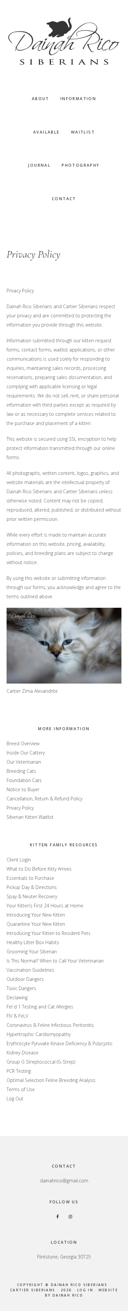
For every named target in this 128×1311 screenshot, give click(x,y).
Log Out (15, 1098)
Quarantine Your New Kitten (36, 924)
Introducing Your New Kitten (36, 915)
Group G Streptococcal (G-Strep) (41, 1062)
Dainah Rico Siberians (64, 41)
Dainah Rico (68, 1295)
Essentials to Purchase (30, 878)
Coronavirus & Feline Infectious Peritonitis (50, 1025)
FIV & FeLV (17, 1016)
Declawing (17, 997)
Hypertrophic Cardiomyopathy (39, 1034)
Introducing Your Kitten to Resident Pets (49, 933)
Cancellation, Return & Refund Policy (44, 798)
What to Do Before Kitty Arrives (39, 869)
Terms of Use (21, 1089)
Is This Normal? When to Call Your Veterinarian (55, 961)
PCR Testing (19, 1071)
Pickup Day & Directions (32, 887)
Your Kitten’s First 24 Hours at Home (45, 905)
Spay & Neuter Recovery (32, 896)
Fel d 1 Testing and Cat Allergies (40, 1007)
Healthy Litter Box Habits (33, 942)
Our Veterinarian (24, 762)
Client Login (19, 859)
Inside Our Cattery (26, 753)
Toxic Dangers (21, 988)
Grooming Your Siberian (32, 951)
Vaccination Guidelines (30, 970)
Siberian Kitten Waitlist (30, 817)
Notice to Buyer (23, 789)
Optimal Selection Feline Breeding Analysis (51, 1080)
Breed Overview (23, 743)
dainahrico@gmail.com (64, 1180)
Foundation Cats (24, 780)
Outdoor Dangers (25, 979)
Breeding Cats (21, 771)
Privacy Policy (20, 808)
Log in (85, 1290)
